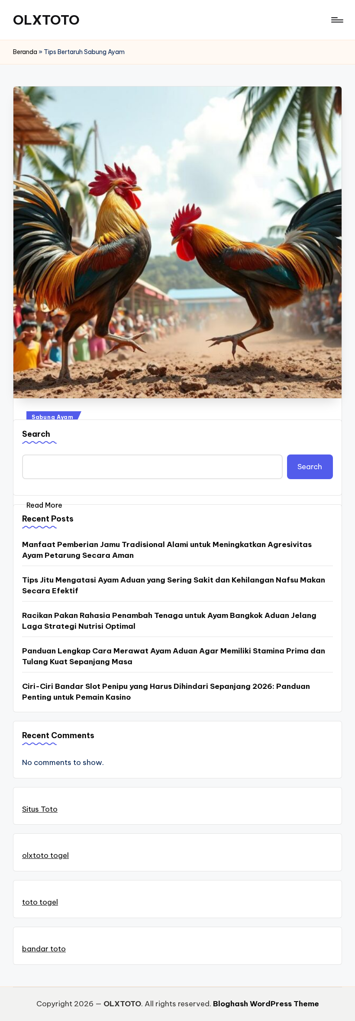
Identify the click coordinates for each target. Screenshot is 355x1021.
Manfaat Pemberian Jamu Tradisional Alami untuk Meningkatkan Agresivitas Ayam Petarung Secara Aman (167, 550)
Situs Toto (40, 809)
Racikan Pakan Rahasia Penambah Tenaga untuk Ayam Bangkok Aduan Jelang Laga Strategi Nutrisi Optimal (169, 621)
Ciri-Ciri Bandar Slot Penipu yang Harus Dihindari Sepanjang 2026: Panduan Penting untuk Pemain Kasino (166, 692)
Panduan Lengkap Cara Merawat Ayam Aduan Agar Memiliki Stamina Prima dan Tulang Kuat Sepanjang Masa (173, 656)
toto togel (40, 902)
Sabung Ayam (53, 417)
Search (36, 434)
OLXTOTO (46, 20)
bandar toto (44, 949)
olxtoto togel (45, 855)
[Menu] (336, 20)
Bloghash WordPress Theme (266, 1003)
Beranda (25, 52)
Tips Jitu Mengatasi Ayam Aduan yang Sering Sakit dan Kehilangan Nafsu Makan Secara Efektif (173, 585)
